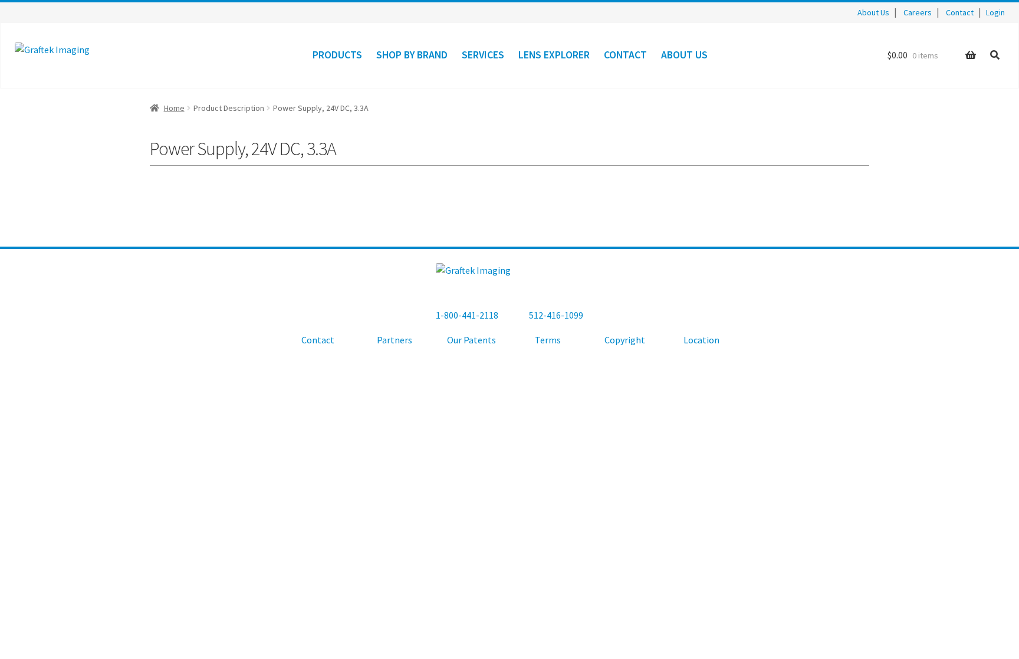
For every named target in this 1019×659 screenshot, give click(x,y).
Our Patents (471, 340)
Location (701, 340)
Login (995, 12)
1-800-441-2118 (467, 315)
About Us (873, 12)
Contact (960, 12)
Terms (548, 340)
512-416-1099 (556, 315)
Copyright (624, 340)
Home (174, 108)
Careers (917, 12)
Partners (394, 340)
